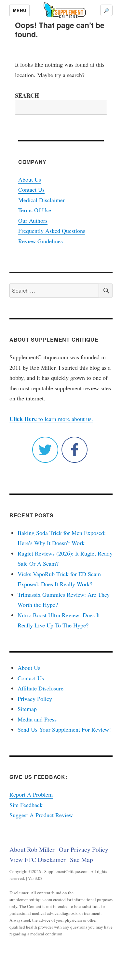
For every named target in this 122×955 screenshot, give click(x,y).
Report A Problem (31, 794)
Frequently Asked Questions (51, 231)
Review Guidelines (40, 241)
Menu (19, 10)
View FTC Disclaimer (37, 859)
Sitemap (27, 709)
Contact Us (31, 189)
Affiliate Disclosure (40, 688)
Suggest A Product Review (41, 815)
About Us (29, 179)
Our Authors (32, 220)
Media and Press (37, 719)
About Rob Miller (32, 849)
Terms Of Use (34, 210)
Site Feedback (26, 805)
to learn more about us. (51, 419)
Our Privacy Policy (83, 849)
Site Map (81, 859)
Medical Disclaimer (41, 200)
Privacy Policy (35, 699)
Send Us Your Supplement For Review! (64, 729)
